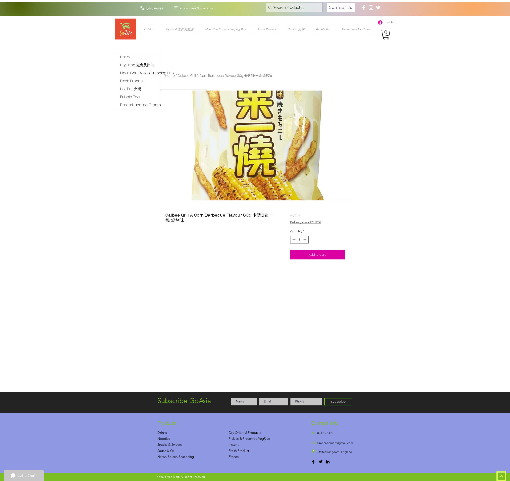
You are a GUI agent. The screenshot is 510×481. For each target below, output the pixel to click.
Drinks (125, 56)
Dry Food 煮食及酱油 (137, 64)
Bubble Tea (130, 96)
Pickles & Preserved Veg (246, 439)
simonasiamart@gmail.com (335, 443)
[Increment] (305, 239)
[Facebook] (313, 461)
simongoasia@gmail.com (196, 8)
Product (243, 451)
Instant (234, 445)
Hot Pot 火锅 (130, 88)
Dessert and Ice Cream (140, 104)
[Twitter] (320, 461)
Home (170, 75)
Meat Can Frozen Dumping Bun (140, 72)
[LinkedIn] (327, 461)
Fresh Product (132, 80)
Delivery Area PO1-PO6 (305, 222)
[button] (149, 29)
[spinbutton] (299, 239)
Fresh (233, 451)
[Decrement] (293, 239)
